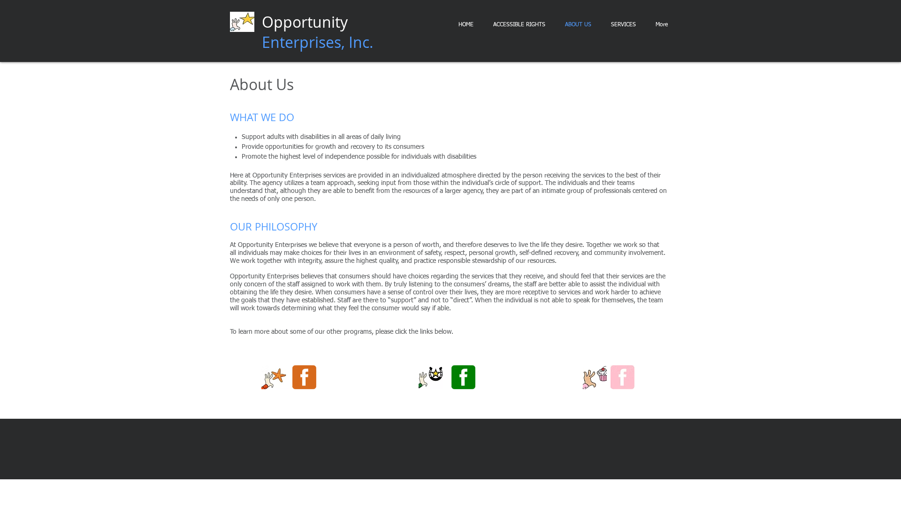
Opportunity (318, 32)
